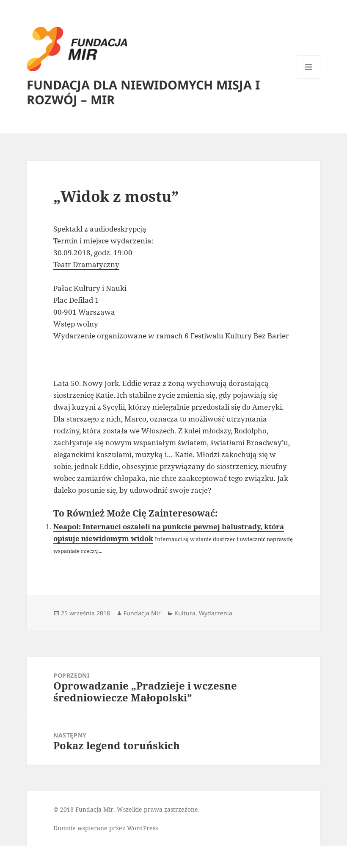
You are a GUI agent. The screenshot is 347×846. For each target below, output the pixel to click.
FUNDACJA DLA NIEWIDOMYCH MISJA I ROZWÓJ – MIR (143, 92)
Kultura (185, 613)
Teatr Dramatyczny (86, 264)
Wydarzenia (215, 613)
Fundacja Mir (142, 613)
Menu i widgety (308, 78)
